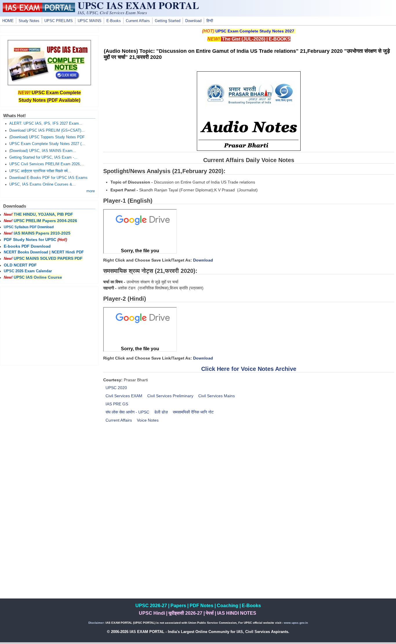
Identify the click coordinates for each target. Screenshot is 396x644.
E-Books (113, 21)
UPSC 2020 (116, 387)
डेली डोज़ (161, 412)
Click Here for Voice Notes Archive (248, 369)
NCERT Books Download (26, 252)
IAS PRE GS (117, 404)
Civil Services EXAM (124, 395)
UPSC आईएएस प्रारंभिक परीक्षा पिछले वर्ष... (40, 171)
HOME (8, 21)
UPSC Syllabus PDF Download (29, 227)
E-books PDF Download (27, 246)
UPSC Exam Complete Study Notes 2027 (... (47, 144)
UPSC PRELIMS (58, 21)
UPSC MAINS (89, 21)
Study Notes (29, 21)
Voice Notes (148, 420)
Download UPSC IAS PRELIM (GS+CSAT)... (47, 130)
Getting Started (167, 21)
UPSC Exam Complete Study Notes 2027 (254, 31)
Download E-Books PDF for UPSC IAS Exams (48, 178)
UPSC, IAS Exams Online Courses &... (42, 184)
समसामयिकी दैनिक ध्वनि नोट (193, 412)
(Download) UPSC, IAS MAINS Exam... (42, 151)
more (90, 191)
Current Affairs (138, 21)
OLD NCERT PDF (20, 265)
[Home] (39, 10)
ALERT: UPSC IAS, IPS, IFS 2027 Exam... (45, 123)
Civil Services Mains (216, 395)
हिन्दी (209, 21)
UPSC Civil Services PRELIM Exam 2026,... (46, 164)
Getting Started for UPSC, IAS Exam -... (43, 157)
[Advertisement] (248, 476)
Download (193, 21)
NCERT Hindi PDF (68, 252)
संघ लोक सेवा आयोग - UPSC (127, 412)
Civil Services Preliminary (170, 395)
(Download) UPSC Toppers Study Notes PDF (47, 137)
